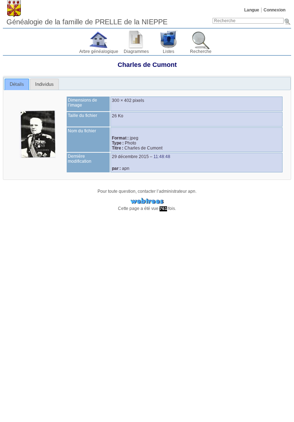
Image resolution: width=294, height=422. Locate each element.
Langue (251, 10)
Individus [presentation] (44, 84)
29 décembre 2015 (130, 156)
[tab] (17, 84)
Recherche (201, 51)
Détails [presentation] (17, 84)
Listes (168, 51)
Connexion (274, 10)
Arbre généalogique (98, 51)
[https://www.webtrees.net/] (147, 201)
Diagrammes (136, 51)
